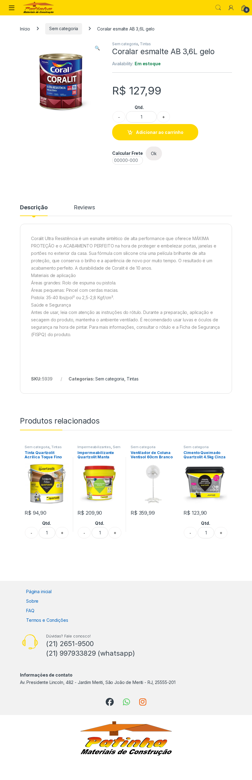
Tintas (145, 44)
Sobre (32, 601)
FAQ (30, 610)
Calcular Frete (127, 153)
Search (218, 7)
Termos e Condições (47, 620)
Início (25, 28)
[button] (97, 48)
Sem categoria (63, 28)
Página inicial (39, 591)
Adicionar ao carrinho (159, 132)
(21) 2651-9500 (70, 644)
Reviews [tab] (84, 208)
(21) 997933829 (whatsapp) (90, 653)
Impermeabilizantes (94, 447)
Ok (154, 153)
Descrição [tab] (34, 208)
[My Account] (231, 7)
